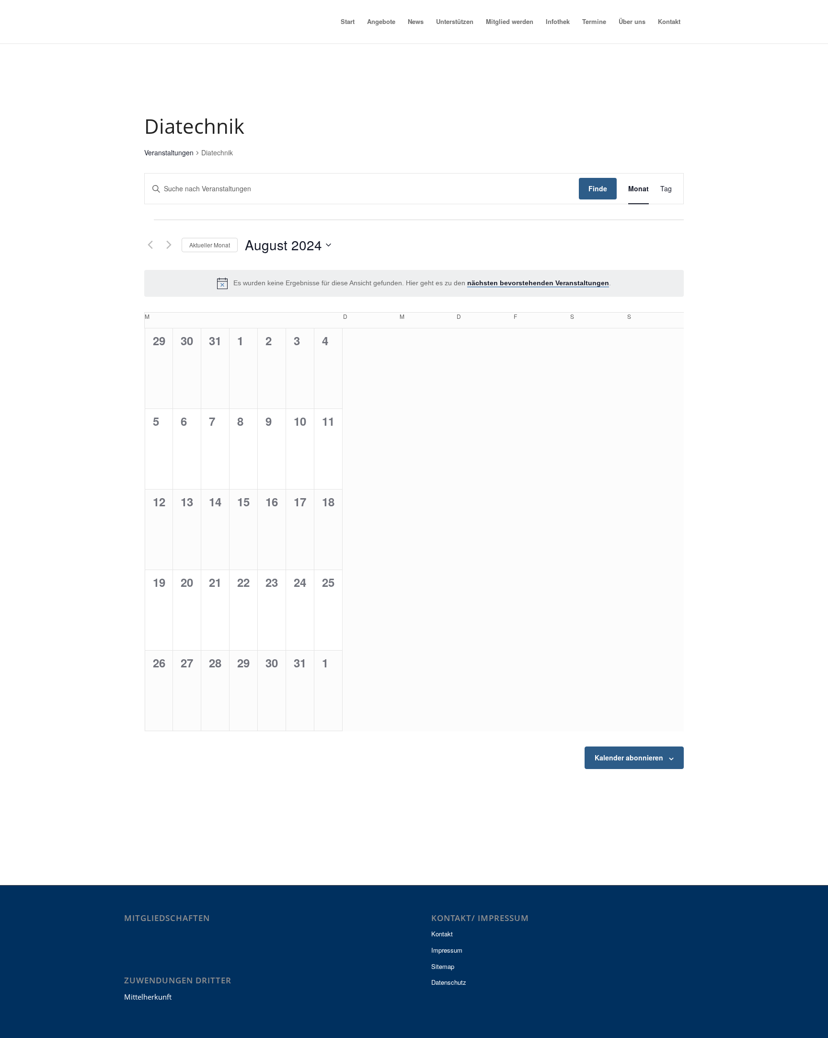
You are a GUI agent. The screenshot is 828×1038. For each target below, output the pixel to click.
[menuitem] (347, 21)
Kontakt (442, 933)
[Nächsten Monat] (168, 245)
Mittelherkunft (148, 997)
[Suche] (695, 21)
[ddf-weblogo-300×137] (171, 21)
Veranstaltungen (169, 152)
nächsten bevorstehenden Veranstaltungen (538, 283)
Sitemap (442, 966)
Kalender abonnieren (629, 757)
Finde (597, 188)
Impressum (446, 950)
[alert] (414, 283)
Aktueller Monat (209, 245)
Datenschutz (448, 982)
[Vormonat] (150, 245)
